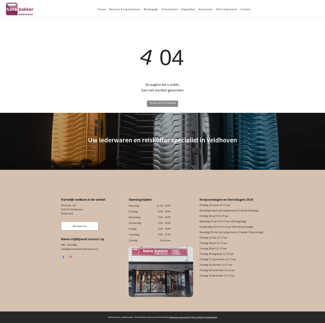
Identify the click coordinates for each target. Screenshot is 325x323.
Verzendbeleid (211, 317)
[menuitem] (103, 9)
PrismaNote (163, 317)
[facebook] (63, 258)
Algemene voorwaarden (179, 317)
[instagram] (70, 258)
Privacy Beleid (197, 317)
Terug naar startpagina (162, 102)
